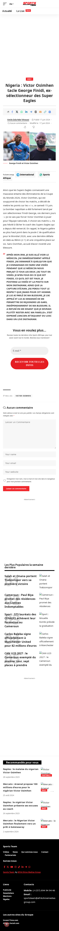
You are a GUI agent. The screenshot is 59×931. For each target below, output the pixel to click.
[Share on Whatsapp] (22, 111)
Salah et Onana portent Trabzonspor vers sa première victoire (21, 580)
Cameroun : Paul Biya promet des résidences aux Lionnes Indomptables (20, 600)
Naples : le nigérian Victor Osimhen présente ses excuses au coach (20, 805)
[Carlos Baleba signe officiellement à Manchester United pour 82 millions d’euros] (46, 639)
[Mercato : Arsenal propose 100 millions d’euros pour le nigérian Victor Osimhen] (48, 786)
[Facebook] (4, 867)
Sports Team (10, 846)
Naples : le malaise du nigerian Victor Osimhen (20, 771)
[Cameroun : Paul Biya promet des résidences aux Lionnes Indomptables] (46, 600)
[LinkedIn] (22, 867)
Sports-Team (8, 872)
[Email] (40, 111)
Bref (29, 79)
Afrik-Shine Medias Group (29, 872)
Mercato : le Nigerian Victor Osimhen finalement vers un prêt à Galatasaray (19, 824)
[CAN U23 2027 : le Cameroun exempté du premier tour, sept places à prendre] (46, 658)
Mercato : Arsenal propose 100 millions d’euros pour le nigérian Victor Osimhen (20, 787)
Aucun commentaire (18, 123)
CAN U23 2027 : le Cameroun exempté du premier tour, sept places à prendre (20, 659)
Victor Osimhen (23, 396)
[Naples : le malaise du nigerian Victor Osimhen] (48, 772)
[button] (5, 4)
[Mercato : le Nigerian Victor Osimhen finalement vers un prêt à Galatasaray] (48, 823)
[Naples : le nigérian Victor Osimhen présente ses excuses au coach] (48, 805)
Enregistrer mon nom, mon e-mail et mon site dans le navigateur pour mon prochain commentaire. (31, 480)
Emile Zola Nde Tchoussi (18, 119)
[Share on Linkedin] (26, 111)
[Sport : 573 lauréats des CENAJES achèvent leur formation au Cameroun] (46, 619)
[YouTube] (12, 867)
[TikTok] (19, 867)
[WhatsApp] (29, 867)
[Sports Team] (29, 4)
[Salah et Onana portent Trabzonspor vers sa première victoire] (46, 581)
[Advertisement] (29, 45)
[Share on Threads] (36, 111)
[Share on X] (17, 111)
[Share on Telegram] (31, 111)
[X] (8, 867)
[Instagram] (15, 867)
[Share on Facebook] (12, 111)
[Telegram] (26, 867)
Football (46, 775)
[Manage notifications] (6, 924)
